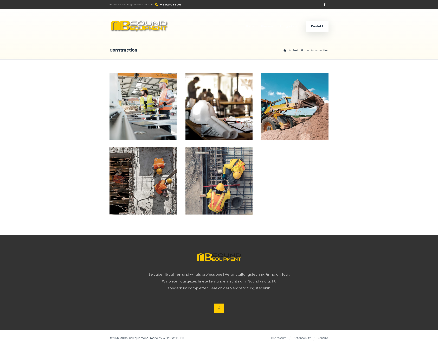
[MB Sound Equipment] (285, 50)
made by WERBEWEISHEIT (167, 338)
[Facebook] (324, 4)
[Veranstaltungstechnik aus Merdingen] (139, 25)
